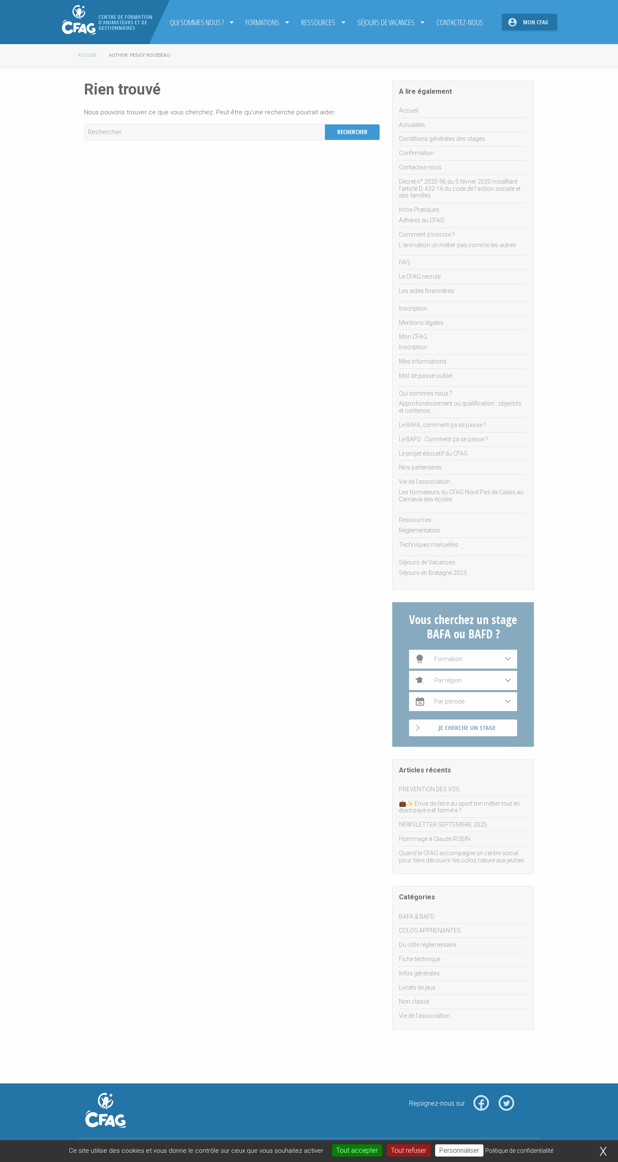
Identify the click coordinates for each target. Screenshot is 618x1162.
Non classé (414, 1001)
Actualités (412, 124)
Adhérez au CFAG (421, 220)
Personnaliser (459, 1150)
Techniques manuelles (428, 544)
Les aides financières (426, 290)
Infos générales (419, 973)
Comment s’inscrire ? (427, 234)
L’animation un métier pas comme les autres (457, 245)
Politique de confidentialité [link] (519, 1150)
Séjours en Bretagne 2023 (433, 572)
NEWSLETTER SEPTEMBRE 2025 (443, 824)
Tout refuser (408, 1150)
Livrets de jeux (417, 987)
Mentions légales (421, 322)
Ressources (318, 22)
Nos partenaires (420, 467)
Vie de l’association (424, 481)
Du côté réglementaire (427, 944)
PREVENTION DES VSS (429, 789)
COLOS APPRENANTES (430, 930)
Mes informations (422, 361)
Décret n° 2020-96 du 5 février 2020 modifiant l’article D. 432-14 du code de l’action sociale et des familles (459, 188)
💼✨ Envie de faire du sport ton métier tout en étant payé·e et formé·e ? (459, 807)
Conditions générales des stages (442, 138)
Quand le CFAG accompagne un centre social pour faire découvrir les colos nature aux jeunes (461, 857)
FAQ (404, 262)
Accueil (87, 55)
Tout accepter (357, 1150)
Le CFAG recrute (420, 276)
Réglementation (419, 530)
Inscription (413, 308)
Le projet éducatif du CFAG (433, 453)
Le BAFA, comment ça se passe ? (442, 425)
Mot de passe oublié (425, 375)
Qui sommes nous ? (197, 22)
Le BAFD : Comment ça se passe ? (443, 439)
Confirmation (416, 153)
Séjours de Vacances (386, 22)
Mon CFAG (535, 22)
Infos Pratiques (419, 209)
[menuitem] (199, 22)
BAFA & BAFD (416, 916)
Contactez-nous (459, 22)
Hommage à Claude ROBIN (434, 838)
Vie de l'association (424, 1015)
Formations (262, 22)
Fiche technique (419, 959)
